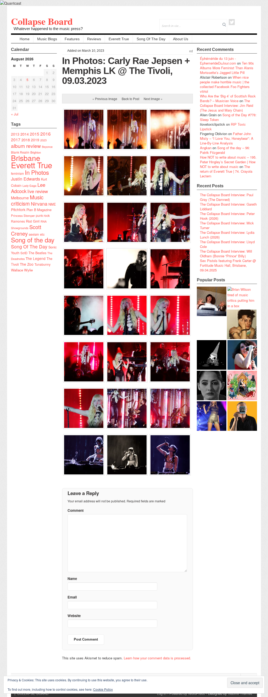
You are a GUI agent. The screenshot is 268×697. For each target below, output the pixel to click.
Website (74, 615)
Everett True (119, 39)
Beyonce (47, 147)
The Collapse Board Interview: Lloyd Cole (227, 244)
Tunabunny (43, 264)
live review (37, 191)
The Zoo (27, 264)
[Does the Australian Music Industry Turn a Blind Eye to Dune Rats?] (211, 355)
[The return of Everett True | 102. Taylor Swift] (211, 416)
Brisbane (25, 158)
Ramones (18, 221)
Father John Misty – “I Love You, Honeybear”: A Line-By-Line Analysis (226, 138)
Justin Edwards (25, 179)
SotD (23, 253)
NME (52, 204)
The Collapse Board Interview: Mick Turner (227, 225)
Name (72, 578)
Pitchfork (18, 209)
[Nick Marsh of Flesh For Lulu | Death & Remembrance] (241, 324)
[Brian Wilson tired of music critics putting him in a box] (242, 298)
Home (25, 39)
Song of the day (32, 239)
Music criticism (27, 200)
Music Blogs (47, 39)
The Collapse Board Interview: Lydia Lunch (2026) (227, 235)
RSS (253, 22)
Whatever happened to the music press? (48, 28)
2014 (24, 134)
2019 (35, 139)
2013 (15, 134)
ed (191, 51)
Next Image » (153, 98)
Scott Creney (26, 230)
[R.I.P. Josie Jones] (211, 385)
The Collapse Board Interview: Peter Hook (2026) (227, 216)
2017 (15, 139)
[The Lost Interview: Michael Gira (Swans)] (242, 416)
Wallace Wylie (22, 270)
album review (26, 145)
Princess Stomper (23, 215)
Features (72, 39)
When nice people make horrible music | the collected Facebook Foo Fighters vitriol (225, 84)
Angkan (205, 147)
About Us (180, 39)
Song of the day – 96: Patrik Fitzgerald (225, 150)
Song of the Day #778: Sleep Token (228, 117)
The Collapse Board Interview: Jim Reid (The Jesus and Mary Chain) (226, 105)
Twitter (232, 22)
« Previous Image (104, 98)
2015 (34, 134)
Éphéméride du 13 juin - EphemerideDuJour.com (218, 61)
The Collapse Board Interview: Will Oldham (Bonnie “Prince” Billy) (226, 253)
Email (246, 22)
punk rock (43, 215)
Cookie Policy (103, 689)
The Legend (36, 258)
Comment (75, 510)
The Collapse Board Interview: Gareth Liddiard (228, 206)
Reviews (94, 39)
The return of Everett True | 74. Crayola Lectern (226, 171)
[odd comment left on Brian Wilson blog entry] (211, 301)
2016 (45, 133)
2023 (43, 140)
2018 (25, 139)
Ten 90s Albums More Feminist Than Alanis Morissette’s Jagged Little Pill (227, 68)
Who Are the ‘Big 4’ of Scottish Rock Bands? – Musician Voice (228, 98)
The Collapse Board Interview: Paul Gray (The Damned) (226, 197)
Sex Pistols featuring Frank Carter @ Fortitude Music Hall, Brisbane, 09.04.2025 (228, 265)
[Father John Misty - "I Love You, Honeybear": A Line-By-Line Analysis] (242, 385)
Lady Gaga (29, 185)
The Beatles (37, 253)
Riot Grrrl (33, 221)
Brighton (35, 152)
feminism (17, 173)
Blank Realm (20, 152)
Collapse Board (42, 21)
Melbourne (20, 197)
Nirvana (39, 203)
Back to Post (130, 98)
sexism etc (36, 234)
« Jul (14, 114)
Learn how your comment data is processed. (157, 657)
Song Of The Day (151, 39)
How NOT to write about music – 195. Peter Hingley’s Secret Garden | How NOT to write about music (228, 162)
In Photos (37, 172)
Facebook (239, 22)
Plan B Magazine (39, 209)
